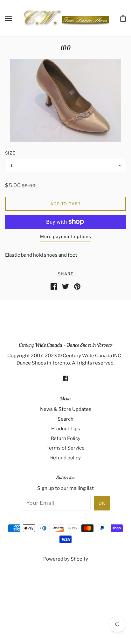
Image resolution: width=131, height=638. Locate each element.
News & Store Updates (65, 409)
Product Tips (65, 428)
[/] (66, 18)
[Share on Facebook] (54, 286)
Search (65, 419)
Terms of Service (65, 448)
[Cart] (123, 17)
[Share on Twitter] (65, 286)
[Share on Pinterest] (77, 286)
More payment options (65, 236)
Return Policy (65, 438)
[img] (65, 378)
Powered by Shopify (65, 559)
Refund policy (65, 458)
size (10, 152)
